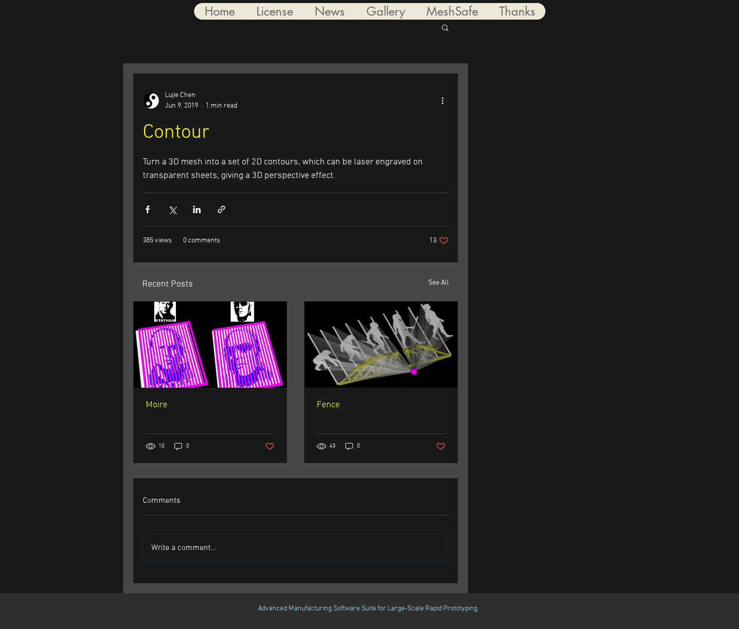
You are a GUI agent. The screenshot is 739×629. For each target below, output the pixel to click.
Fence (328, 405)
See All (438, 283)
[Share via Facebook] (147, 209)
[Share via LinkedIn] (197, 209)
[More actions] (442, 101)
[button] (445, 27)
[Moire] (210, 345)
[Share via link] (221, 209)
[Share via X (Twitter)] (172, 209)
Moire (156, 405)
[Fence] (381, 345)
